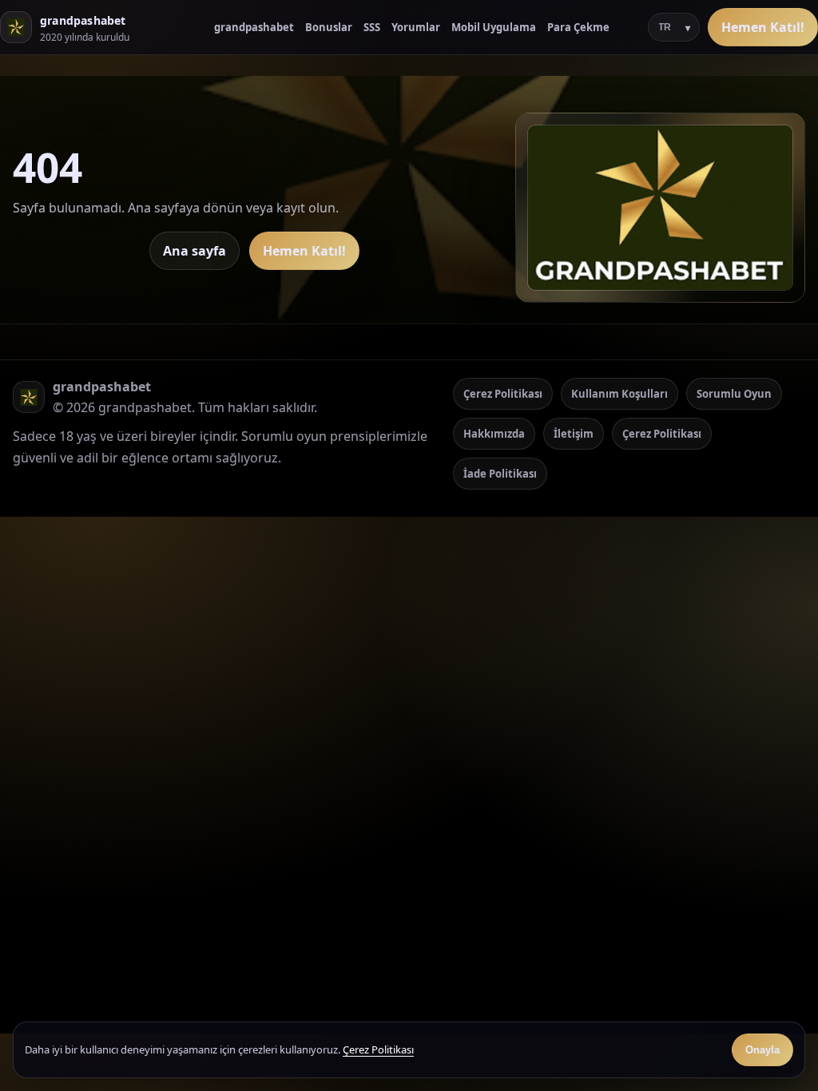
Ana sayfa (194, 251)
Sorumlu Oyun (734, 394)
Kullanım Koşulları (619, 394)
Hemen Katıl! (762, 27)
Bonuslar (328, 27)
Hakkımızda (494, 433)
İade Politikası (500, 473)
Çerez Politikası (502, 394)
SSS (371, 27)
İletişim (574, 433)
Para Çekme (578, 27)
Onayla (762, 1050)
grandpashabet (254, 27)
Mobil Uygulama (493, 27)
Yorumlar (415, 27)
